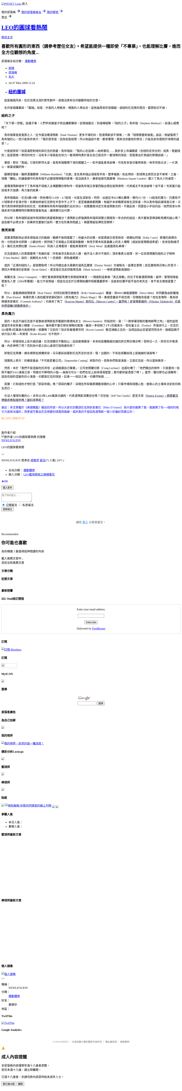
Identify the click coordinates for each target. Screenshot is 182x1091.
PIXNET (64, 1041)
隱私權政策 (111, 1041)
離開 (20, 1084)
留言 (43, 460)
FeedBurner (98, 628)
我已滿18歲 (9, 1084)
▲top (4, 480)
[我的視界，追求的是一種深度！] (22, 743)
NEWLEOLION (11, 440)
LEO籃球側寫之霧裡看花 (39, 474)
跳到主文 (7, 37)
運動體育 (30, 61)
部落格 (13, 72)
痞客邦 (35, 460)
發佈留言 (7, 509)
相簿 (11, 68)
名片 (11, 76)
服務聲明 (124, 1041)
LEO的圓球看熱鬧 (24, 27)
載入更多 (7, 487)
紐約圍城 (17, 91)
